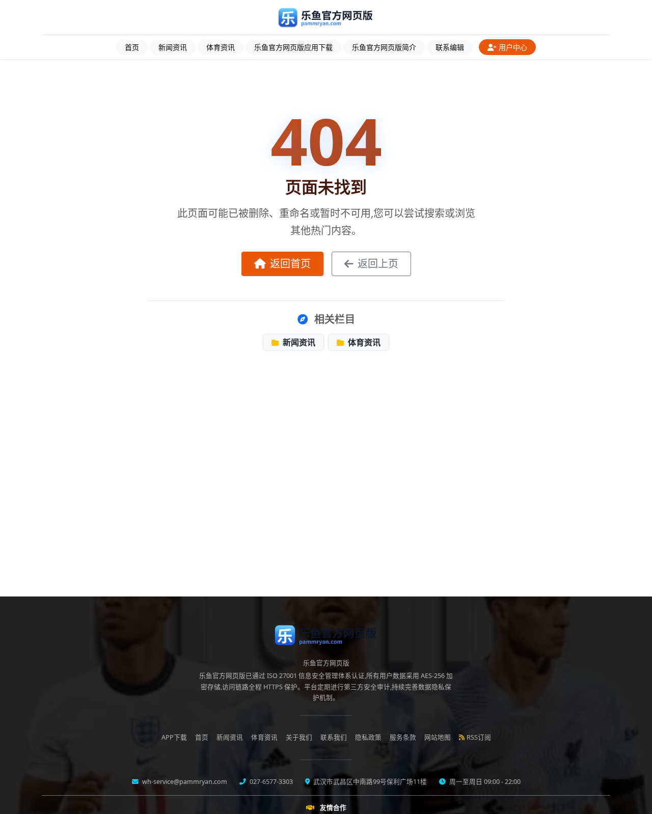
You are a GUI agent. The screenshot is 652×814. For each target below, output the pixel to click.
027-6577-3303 (270, 781)
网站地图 (437, 737)
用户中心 (513, 47)
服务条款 (403, 737)
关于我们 (299, 737)
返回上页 (378, 263)
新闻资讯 (172, 47)
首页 (132, 47)
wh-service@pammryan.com (184, 781)
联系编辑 (450, 47)
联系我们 (333, 737)
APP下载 (174, 737)
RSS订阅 (479, 737)
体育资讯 (220, 47)
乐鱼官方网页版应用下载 (293, 47)
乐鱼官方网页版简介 (384, 47)
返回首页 (290, 263)
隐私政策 (368, 737)
